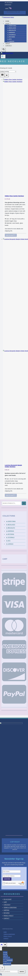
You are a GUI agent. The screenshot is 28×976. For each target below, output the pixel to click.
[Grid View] (2, 75)
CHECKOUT (8, 4)
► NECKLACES (11, 28)
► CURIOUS (10, 41)
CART (5, 902)
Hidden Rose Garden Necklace (14, 196)
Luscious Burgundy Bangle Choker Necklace (13, 466)
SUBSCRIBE (7, 879)
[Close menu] (1, 949)
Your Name (6, 869)
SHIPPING (6, 910)
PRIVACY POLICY (8, 915)
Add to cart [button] (9, 235)
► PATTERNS (11, 36)
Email (4, 873)
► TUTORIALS (11, 34)
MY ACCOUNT (9, 2)
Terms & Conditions (9, 934)
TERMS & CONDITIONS (10, 907)
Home (5, 932)
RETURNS (6, 913)
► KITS (9, 39)
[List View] (7, 75)
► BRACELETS (11, 30)
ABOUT (7, 43)
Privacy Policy (8, 936)
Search (22, 971)
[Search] (24, 503)
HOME (7, 21)
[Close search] (2, 968)
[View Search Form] (3, 50)
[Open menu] (3, 56)
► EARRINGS (11, 32)
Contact (6, 938)
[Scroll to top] (1, 945)
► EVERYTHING (11, 25)
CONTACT (8, 45)
